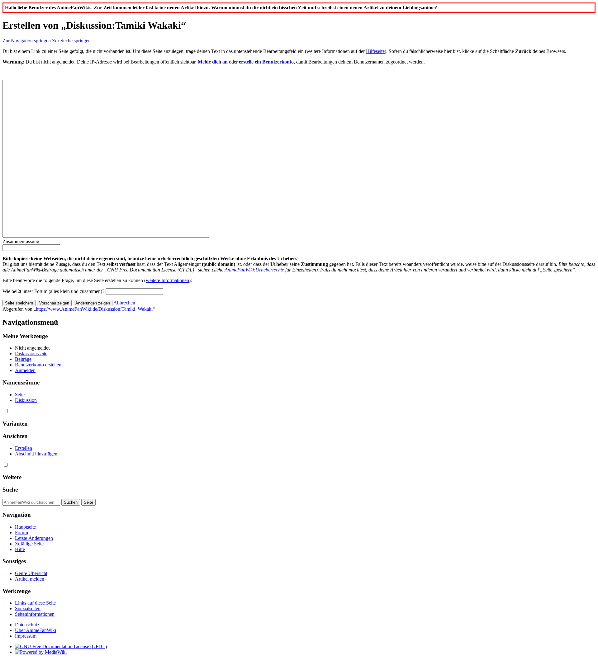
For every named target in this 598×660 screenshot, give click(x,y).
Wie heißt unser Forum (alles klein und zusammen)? (53, 291)
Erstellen (23, 448)
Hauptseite (25, 527)
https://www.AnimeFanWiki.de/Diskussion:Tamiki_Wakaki (94, 309)
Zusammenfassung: (21, 241)
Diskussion (26, 400)
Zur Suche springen (71, 40)
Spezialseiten (27, 608)
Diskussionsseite (31, 353)
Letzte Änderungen (34, 538)
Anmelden (25, 370)
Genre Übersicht (31, 573)
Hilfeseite (375, 51)
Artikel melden (29, 579)
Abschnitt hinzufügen (36, 453)
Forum (21, 532)
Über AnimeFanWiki (35, 630)
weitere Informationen (167, 280)
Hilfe (20, 549)
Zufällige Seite (29, 543)
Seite (20, 394)
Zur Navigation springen (26, 40)
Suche (10, 489)
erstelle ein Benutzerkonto (266, 61)
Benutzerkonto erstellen (38, 364)
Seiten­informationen (35, 614)
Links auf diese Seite (35, 603)
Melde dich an (213, 61)
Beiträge (23, 359)
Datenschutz (27, 624)
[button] (124, 302)
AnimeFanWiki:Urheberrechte (254, 269)
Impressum (25, 636)
